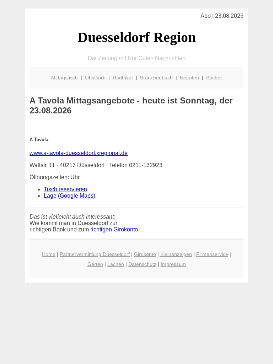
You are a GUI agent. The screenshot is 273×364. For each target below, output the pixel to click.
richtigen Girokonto (114, 229)
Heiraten (189, 77)
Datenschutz (142, 264)
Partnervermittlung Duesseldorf (95, 254)
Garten (95, 264)
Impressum (173, 264)
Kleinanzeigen (176, 254)
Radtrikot (123, 77)
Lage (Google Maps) (69, 196)
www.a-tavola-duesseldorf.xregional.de (79, 153)
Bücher (214, 77)
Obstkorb (95, 77)
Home (48, 254)
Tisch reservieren (65, 189)
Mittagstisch (64, 77)
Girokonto (145, 254)
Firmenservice (212, 254)
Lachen (115, 264)
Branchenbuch (156, 77)
